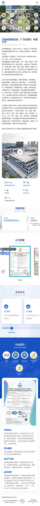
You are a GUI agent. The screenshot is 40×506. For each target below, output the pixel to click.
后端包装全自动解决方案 (18, 95)
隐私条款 (9, 497)
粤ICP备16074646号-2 (22, 501)
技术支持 (14, 497)
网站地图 (4, 497)
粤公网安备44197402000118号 (33, 501)
